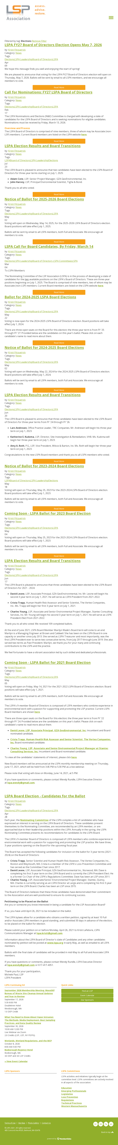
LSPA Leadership (23, 59)
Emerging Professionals (73, 1091)
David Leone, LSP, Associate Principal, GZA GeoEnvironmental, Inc (48, 730)
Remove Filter (39, 41)
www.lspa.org (55, 942)
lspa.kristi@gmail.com (49, 933)
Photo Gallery (33, 1123)
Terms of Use (10, 1123)
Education (66, 1088)
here (84, 134)
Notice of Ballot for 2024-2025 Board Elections (44, 347)
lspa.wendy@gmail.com (21, 782)
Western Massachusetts (74, 1106)
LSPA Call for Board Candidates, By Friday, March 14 (49, 246)
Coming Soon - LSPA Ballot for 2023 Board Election (48, 513)
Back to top (106, 1132)
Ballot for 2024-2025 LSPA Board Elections (40, 296)
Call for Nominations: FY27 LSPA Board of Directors (48, 92)
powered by (52, 1138)
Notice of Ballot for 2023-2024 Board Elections (44, 466)
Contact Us (46, 1123)
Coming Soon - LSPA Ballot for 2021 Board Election (48, 662)
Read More (59, 87)
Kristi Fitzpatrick (17, 49)
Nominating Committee (34, 820)
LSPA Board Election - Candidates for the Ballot (45, 796)
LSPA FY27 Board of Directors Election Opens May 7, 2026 (53, 44)
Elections (9, 59)
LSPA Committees (62, 261)
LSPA (55, 59)
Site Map (21, 1123)
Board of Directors (42, 59)
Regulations (67, 1100)
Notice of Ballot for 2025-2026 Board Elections (44, 199)
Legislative (67, 1094)
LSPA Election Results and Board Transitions (43, 145)
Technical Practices (71, 1103)
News (19, 53)
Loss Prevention (69, 1097)
